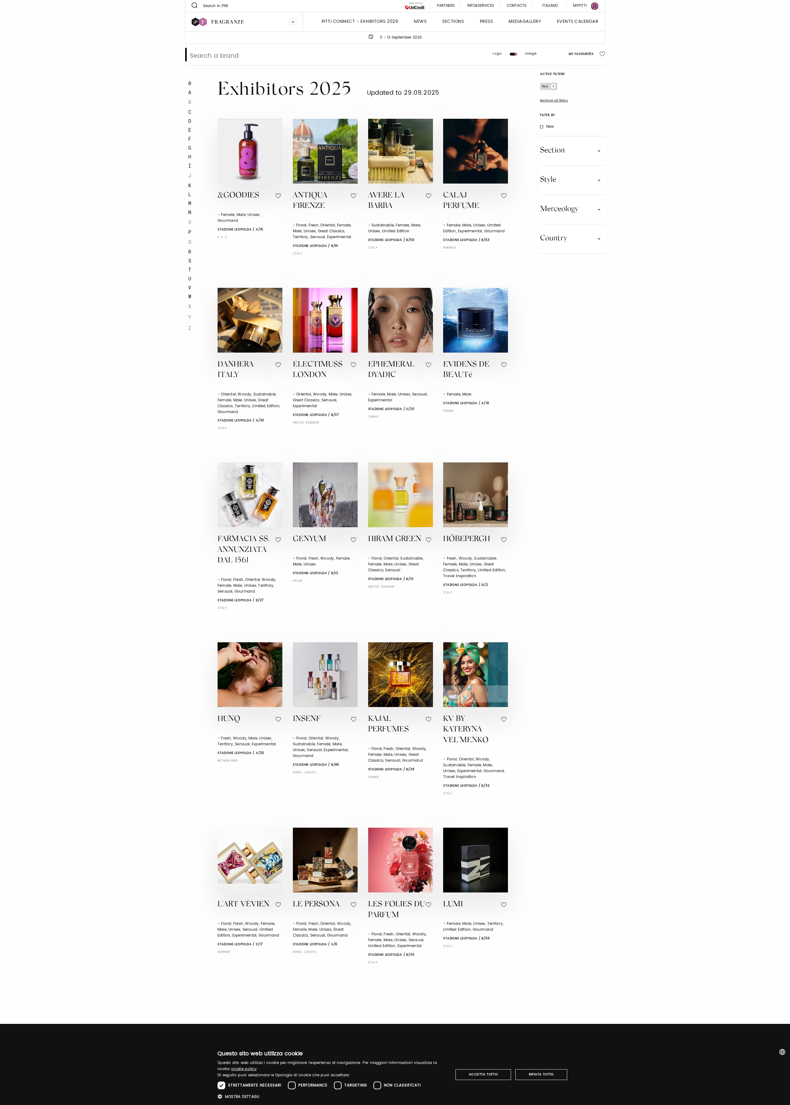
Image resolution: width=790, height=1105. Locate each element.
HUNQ (229, 719)
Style (548, 180)
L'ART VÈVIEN (243, 904)
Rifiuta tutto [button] (541, 1074)
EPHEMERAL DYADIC (391, 370)
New (550, 127)
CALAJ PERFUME (461, 201)
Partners (446, 6)
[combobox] (782, 1052)
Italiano (550, 6)
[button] (332, 1096)
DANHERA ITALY (236, 370)
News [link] (420, 22)
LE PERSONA (316, 904)
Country (553, 238)
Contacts (516, 6)
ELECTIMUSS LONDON (318, 370)
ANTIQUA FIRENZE (310, 201)
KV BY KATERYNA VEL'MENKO (466, 729)
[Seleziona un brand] (293, 22)
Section (552, 150)
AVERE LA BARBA (386, 201)
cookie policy (244, 1069)
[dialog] (395, 1074)
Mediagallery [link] (525, 22)
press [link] (486, 22)
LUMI (453, 904)
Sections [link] (453, 22)
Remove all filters (554, 100)
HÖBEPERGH (466, 539)
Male (545, 86)
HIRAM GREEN (394, 539)
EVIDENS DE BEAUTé (466, 370)
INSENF (307, 719)
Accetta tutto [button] (483, 1074)
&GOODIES (238, 196)
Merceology (559, 209)
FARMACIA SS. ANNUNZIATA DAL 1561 (244, 550)
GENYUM (309, 539)
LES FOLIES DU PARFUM (396, 910)
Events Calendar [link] (578, 22)
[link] (582, 6)
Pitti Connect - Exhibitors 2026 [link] (360, 22)
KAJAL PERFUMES (388, 724)
